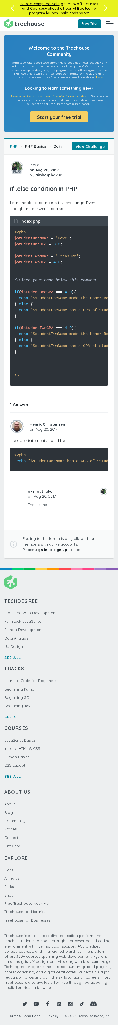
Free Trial (89, 23)
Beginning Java (18, 705)
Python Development (23, 629)
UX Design (13, 646)
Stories (10, 829)
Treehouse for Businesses (27, 920)
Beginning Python (20, 689)
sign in (41, 549)
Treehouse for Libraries (25, 911)
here (99, 77)
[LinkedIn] (59, 1004)
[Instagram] (70, 1004)
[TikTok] (82, 1004)
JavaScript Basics (19, 740)
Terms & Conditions (24, 1016)
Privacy (52, 1016)
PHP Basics (35, 146)
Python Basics (16, 757)
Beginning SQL (18, 697)
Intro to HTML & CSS (22, 748)
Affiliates (11, 878)
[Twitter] (25, 1004)
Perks (9, 886)
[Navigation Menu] (110, 23)
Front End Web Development (30, 612)
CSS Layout (14, 765)
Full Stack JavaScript (22, 621)
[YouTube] (36, 1004)
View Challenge (90, 146)
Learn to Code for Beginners (30, 680)
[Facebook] (48, 1004)
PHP (13, 146)
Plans (8, 870)
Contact (11, 837)
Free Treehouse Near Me (26, 903)
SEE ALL (12, 657)
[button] (12, 8)
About (9, 804)
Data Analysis (16, 638)
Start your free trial (59, 117)
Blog (8, 812)
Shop (9, 895)
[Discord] (93, 1004)
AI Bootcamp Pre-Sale (40, 3)
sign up (60, 549)
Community (14, 820)
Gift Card (12, 846)
